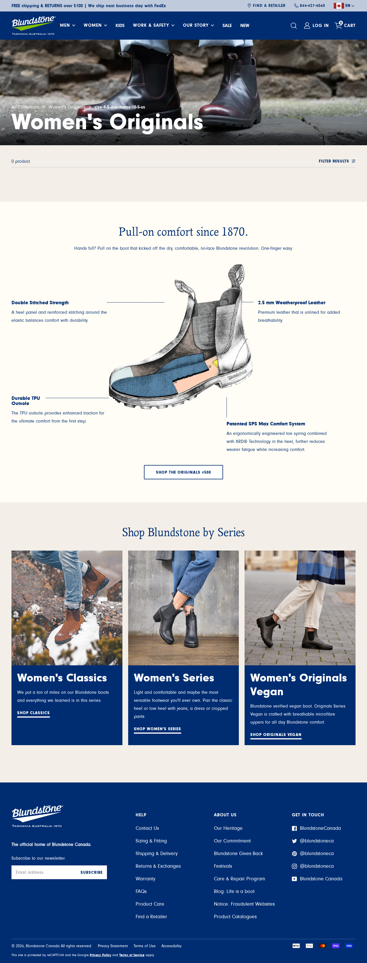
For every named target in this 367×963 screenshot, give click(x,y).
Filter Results (334, 161)
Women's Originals (66, 107)
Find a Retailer (269, 6)
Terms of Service (132, 955)
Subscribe (92, 873)
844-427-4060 (312, 6)
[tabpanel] (60, 312)
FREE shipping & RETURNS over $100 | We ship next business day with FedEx (88, 5)
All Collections (25, 107)
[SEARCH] (294, 26)
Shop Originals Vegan (276, 735)
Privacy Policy (100, 955)
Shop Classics (33, 713)
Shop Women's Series (157, 729)
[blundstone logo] (33, 25)
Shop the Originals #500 (183, 472)
